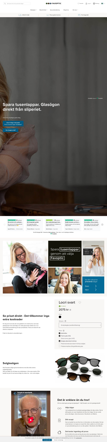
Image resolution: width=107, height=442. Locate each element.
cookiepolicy (79, 438)
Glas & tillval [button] (42, 10)
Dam (87, 286)
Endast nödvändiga (58, 440)
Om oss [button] (75, 10)
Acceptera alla (47, 440)
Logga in (89, 3)
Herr (87, 289)
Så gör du (66, 10)
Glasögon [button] (33, 10)
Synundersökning (55, 10)
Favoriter (81, 3)
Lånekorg (97, 3)
